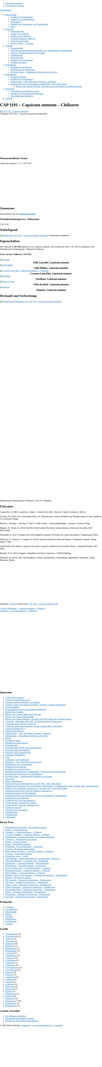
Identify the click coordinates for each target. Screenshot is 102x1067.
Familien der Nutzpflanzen (16, 743)
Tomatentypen (11, 815)
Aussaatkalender (12, 707)
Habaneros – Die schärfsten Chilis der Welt (23, 762)
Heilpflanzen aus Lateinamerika (18, 764)
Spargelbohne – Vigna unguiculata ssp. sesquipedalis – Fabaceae (32, 858)
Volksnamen (10, 817)
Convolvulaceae (12, 967)
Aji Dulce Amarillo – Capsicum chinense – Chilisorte (27, 834)
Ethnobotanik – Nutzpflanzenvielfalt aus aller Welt (26, 736)
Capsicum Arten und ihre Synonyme (20, 724)
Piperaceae (9, 989)
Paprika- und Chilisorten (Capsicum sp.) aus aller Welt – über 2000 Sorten (36, 788)
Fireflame (41, 278)
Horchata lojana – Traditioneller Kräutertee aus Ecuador (28, 776)
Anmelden (58, 1025)
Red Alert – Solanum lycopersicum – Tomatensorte (26, 897)
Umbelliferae (10, 1003)
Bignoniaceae (11, 948)
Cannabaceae (10, 955)
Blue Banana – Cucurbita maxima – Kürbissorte (25, 866)
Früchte (8, 914)
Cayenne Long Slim (41, 273)
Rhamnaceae (10, 994)
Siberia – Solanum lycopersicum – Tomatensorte (25, 892)
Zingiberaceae (11, 1006)
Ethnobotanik (5, 10)
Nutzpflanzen (11, 921)
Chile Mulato (40, 267)
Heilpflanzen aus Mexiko (15, 767)
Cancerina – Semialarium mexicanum (21, 839)
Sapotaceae (10, 998)
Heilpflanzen (10, 919)
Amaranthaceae (11, 934)
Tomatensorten (11, 812)
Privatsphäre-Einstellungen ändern (19, 1018)
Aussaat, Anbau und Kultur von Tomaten (22, 702)
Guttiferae (9, 979)
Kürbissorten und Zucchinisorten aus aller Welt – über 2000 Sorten (33, 783)
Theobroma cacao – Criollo (16, 856)
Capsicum (13, 604)
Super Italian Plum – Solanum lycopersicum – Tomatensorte (30, 889)
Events (8, 738)
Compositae (10, 965)
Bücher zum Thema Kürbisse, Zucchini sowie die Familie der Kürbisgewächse (38, 719)
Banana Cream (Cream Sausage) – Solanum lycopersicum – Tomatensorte (36, 875)
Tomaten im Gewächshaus (16, 810)
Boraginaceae (11, 951)
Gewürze (9, 916)
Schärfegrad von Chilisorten (17, 798)
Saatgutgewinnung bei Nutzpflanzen (20, 793)
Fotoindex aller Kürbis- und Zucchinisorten (23, 748)
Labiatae (8, 982)
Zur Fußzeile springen (14, 6)
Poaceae (8, 991)
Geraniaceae (10, 977)
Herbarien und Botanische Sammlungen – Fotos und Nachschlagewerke (35, 772)
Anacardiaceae (11, 936)
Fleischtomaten (11, 745)
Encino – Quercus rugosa (16, 842)
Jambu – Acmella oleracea (16, 830)
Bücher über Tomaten (14, 712)
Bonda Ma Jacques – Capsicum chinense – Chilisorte (27, 870)
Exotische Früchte (12, 740)
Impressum (9, 779)
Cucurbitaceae (11, 909)
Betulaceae (9, 946)
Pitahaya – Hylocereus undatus (18, 878)
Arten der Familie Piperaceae (17, 700)
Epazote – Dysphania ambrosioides (20, 849)
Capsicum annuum (59, 262)
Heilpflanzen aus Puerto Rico (17, 769)
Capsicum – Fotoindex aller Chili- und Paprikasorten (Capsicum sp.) (34, 721)
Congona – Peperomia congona (18, 854)
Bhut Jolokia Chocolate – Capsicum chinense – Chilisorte (29, 851)
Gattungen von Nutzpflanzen (17, 760)
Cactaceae (9, 953)
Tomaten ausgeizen (13, 807)
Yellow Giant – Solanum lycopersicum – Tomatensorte (28, 885)
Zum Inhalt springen (13, 3)
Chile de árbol (40, 284)
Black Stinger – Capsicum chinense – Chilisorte (25, 873)
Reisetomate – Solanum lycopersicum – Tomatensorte (27, 894)
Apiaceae (9, 939)
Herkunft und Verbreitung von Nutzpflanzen (23, 774)
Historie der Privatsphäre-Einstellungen (21, 1021)
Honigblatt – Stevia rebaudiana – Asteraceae (23, 846)
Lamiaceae (9, 984)
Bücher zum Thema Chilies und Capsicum (23, 714)
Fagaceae (9, 974)
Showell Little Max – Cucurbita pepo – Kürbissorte (26, 861)
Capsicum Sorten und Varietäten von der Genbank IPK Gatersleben (33, 726)
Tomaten (9, 924)
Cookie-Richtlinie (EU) (15, 728)
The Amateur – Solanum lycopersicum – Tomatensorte (28, 880)
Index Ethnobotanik (13, 781)
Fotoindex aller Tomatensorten (18, 752)
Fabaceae (9, 972)
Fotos (7, 757)
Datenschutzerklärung (14, 731)
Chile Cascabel (40, 262)
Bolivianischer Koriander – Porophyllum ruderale (26, 827)
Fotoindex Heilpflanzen (15, 755)
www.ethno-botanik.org (42, 1025)
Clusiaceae (9, 963)
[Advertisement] (51, 135)
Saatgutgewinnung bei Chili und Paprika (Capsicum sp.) (28, 791)
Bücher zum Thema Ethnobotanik (19, 717)
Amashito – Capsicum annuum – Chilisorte (23, 832)
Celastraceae (10, 960)
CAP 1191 (32, 604)
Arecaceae (9, 941)
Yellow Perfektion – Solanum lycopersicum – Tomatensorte (30, 887)
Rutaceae (9, 996)
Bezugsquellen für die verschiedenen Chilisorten (25, 709)
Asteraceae (9, 943)
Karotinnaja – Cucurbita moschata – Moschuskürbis (27, 863)
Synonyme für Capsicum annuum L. (20, 800)
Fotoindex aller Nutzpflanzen (17, 750)
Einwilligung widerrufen (15, 1016)
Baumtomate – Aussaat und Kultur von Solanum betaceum (29, 837)
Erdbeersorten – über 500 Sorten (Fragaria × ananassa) (28, 733)
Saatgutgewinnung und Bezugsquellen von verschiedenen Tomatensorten (36, 795)
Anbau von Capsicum (14, 697)
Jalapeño (40, 290)
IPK (56, 604)
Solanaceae (10, 1001)
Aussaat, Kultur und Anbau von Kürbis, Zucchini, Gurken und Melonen (35, 705)
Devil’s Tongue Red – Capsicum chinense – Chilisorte (28, 868)
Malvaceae (9, 986)
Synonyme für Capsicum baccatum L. (21, 803)
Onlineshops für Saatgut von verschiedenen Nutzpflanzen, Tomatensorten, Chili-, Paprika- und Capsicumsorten (52, 786)
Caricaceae (9, 958)
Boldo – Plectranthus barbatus (17, 844)
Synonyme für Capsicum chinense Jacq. (22, 805)
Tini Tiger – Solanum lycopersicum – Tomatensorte (26, 882)
